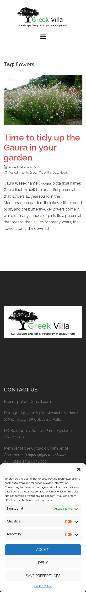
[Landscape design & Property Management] (43, 16)
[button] (78, 469)
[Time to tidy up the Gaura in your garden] (43, 100)
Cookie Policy (43, 586)
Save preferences (43, 576)
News (63, 172)
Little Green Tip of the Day (40, 172)
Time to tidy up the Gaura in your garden (42, 147)
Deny (43, 563)
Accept (43, 549)
